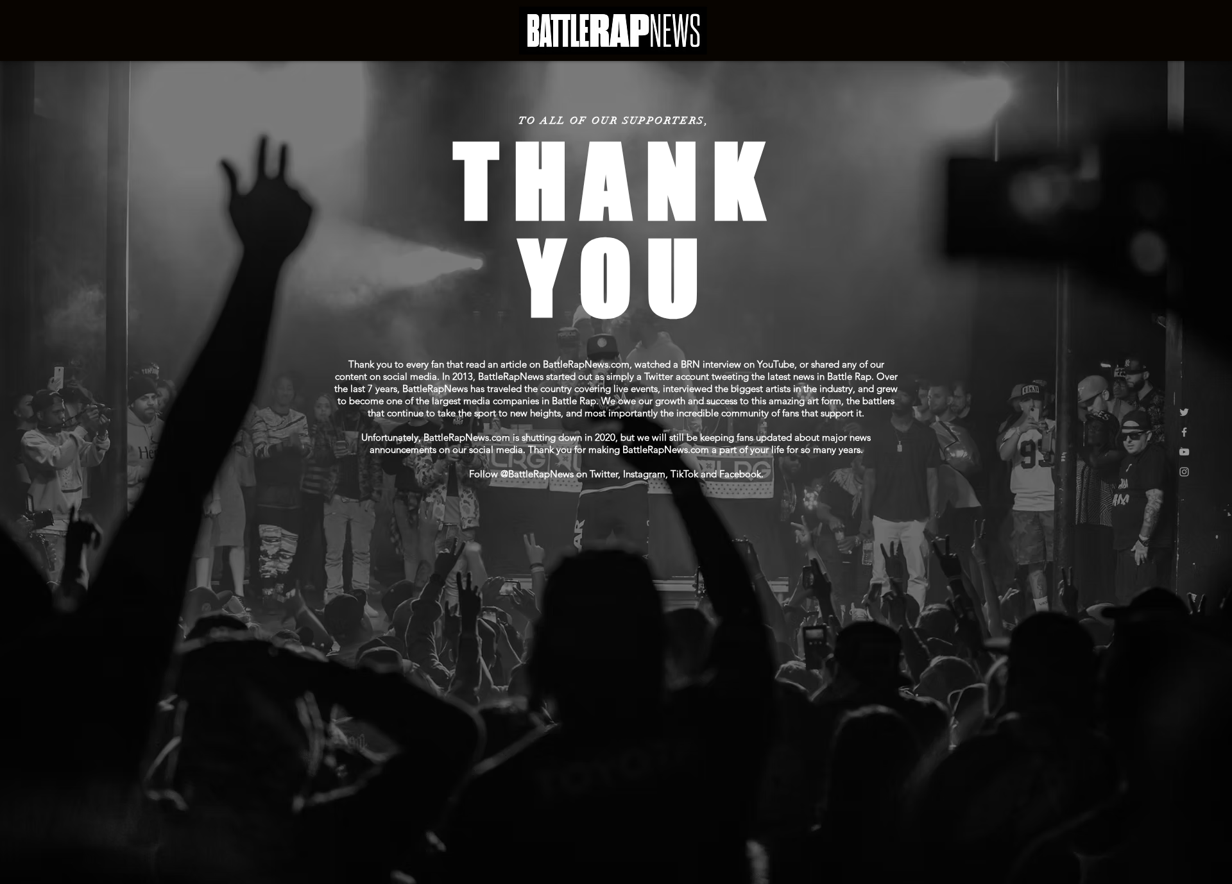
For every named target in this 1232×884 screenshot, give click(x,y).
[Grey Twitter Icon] (1184, 412)
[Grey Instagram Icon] (1184, 472)
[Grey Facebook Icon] (1184, 432)
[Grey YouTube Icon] (1184, 452)
